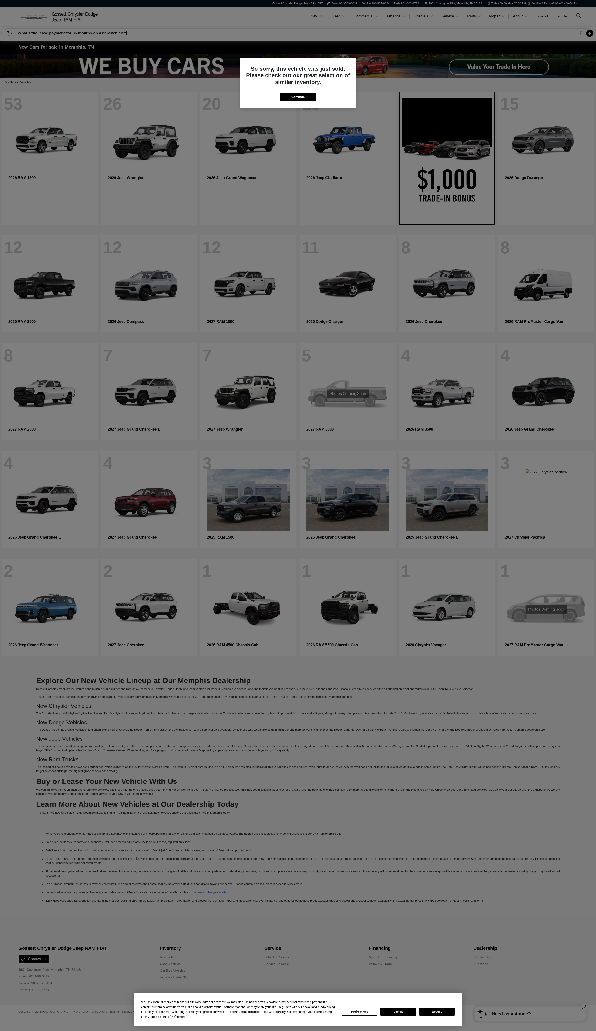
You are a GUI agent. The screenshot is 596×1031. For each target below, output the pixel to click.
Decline (398, 1011)
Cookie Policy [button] (277, 1012)
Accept (437, 1011)
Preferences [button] (178, 1016)
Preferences (359, 1011)
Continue (298, 97)
